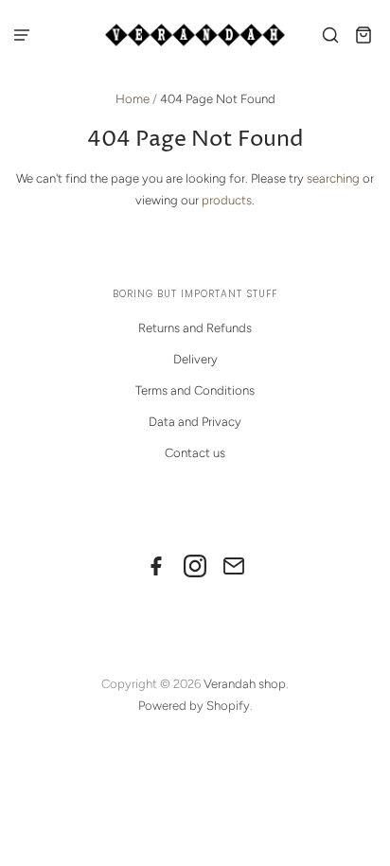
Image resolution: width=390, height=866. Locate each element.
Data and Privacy (195, 422)
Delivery (195, 359)
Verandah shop (245, 684)
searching (333, 178)
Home (132, 99)
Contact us (195, 453)
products (227, 200)
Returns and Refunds (195, 328)
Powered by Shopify (194, 705)
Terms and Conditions (195, 390)
